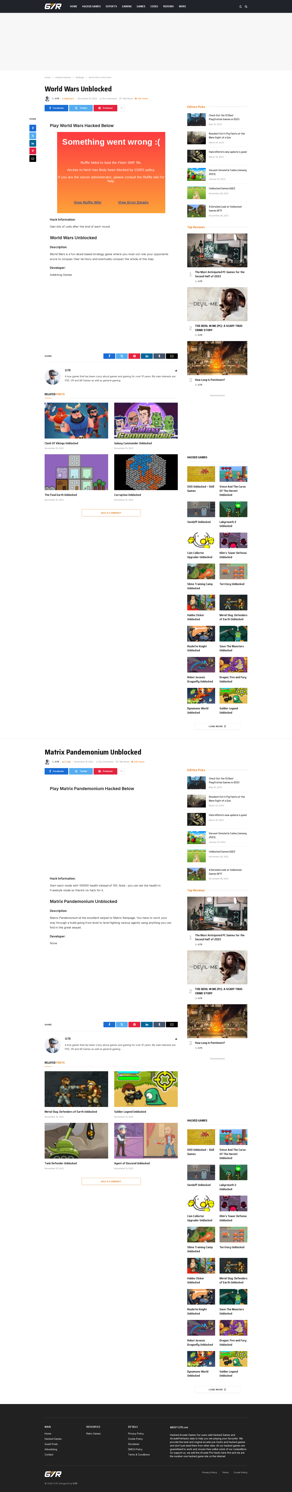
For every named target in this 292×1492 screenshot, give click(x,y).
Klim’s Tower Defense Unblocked (233, 555)
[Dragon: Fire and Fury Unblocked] (233, 665)
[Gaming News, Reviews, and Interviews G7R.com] (53, 6)
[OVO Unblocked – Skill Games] (201, 474)
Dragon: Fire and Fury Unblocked (233, 679)
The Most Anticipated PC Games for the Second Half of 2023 (220, 274)
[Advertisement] (146, 41)
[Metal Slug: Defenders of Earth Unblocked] (233, 602)
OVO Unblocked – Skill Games (200, 489)
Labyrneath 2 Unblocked (228, 524)
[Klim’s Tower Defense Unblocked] (233, 540)
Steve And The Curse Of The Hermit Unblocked (233, 491)
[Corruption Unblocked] (146, 472)
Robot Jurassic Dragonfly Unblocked (200, 679)
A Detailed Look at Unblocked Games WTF (225, 209)
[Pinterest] (32, 150)
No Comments (110, 98)
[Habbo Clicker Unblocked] (201, 602)
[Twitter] (32, 135)
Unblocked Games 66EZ (222, 188)
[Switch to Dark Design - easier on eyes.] (241, 6)
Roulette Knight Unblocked (197, 648)
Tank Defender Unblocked (61, 1163)
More (182, 6)
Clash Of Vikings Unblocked (61, 443)
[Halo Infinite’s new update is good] (196, 156)
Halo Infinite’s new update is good (228, 152)
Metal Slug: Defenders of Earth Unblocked (233, 617)
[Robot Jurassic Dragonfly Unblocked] (201, 665)
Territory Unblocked (232, 584)
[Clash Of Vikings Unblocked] (76, 421)
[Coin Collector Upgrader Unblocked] (201, 540)
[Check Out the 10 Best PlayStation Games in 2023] (196, 119)
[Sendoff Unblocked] (201, 509)
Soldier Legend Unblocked (229, 710)
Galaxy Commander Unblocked (133, 443)
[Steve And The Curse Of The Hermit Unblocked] (233, 474)
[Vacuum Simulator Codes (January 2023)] (196, 174)
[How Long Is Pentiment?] (217, 358)
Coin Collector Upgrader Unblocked (199, 555)
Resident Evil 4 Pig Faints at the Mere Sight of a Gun (227, 136)
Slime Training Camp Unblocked (200, 586)
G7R (57, 98)
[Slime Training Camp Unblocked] (201, 571)
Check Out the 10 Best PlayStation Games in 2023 (224, 117)
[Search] (245, 6)
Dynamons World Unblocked (197, 710)
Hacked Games (91, 6)
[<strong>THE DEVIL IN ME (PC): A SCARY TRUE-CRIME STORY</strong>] (217, 304)
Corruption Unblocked (127, 495)
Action (66, 762)
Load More (216, 726)
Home (73, 6)
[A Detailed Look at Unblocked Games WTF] (196, 211)
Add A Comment (111, 512)
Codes (154, 6)
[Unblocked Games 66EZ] (196, 192)
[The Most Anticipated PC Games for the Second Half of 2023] (217, 250)
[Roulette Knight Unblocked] (201, 634)
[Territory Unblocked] (233, 571)
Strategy (68, 98)
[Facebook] (32, 128)
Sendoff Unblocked (199, 522)
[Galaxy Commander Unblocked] (146, 421)
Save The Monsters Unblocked (232, 648)
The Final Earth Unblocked (61, 495)
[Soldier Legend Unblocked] (233, 696)
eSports (111, 6)
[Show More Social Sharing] (121, 108)
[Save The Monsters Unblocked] (233, 634)
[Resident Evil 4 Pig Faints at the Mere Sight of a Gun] (196, 137)
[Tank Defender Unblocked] (76, 1141)
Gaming (127, 6)
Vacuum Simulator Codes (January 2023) (228, 172)
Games (141, 6)
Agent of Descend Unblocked (132, 1163)
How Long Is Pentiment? (210, 380)
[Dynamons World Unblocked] (201, 696)
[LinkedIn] (32, 143)
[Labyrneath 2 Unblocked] (233, 509)
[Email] (32, 158)
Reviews (168, 6)
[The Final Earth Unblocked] (76, 472)
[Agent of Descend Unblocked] (146, 1141)
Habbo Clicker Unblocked (195, 617)
